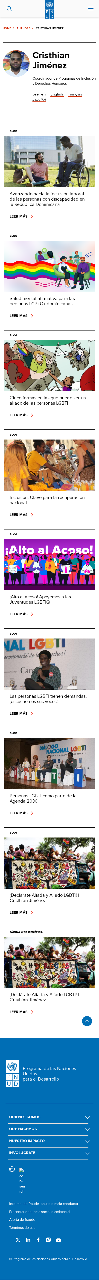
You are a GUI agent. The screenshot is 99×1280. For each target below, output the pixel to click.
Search (9, 9)
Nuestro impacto (27, 1140)
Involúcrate (22, 1152)
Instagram (48, 1240)
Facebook (38, 1240)
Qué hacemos (23, 1129)
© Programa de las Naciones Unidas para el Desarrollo (48, 1259)
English (57, 94)
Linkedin (28, 1240)
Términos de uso (22, 1227)
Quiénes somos (25, 1117)
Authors (23, 28)
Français (75, 94)
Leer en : (40, 94)
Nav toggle (90, 9)
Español (39, 99)
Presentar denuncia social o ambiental (39, 1211)
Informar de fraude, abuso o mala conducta (43, 1203)
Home (7, 28)
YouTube (58, 1240)
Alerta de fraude (22, 1219)
